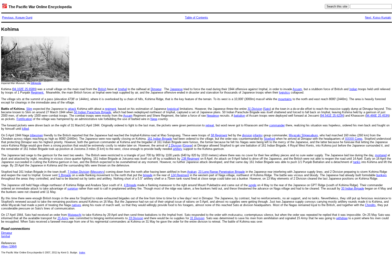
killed (25, 128)
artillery (177, 149)
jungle (252, 185)
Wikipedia (36, 83)
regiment (110, 108)
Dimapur (156, 89)
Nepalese (213, 115)
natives (76, 205)
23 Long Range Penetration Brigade (221, 171)
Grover (187, 145)
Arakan (191, 171)
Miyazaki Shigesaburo (303, 135)
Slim (29, 108)
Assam (297, 89)
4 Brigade (130, 185)
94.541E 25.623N (332, 115)
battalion (239, 115)
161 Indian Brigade (159, 138)
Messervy (97, 171)
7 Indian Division (78, 171)
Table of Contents (196, 17)
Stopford (269, 138)
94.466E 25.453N (377, 115)
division (247, 135)
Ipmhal (5, 236)
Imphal (122, 89)
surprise (72, 188)
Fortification (24, 119)
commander (277, 125)
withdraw (342, 218)
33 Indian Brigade (352, 188)
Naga (153, 119)
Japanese (176, 89)
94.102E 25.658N (24, 89)
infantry (258, 135)
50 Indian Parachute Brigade (92, 112)
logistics (284, 92)
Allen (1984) (9, 246)
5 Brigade (65, 175)
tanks (356, 162)
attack (72, 108)
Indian (353, 89)
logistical (173, 108)
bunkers (381, 175)
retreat (210, 125)
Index (82, 252)
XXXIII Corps (354, 138)
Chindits (370, 205)
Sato (267, 108)
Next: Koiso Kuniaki (378, 17)
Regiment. (37, 92)
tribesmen (36, 135)
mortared (381, 155)
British (102, 89)
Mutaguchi (74, 214)
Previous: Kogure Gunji (17, 17)
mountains (285, 99)
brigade (147, 175)
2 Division (175, 145)
